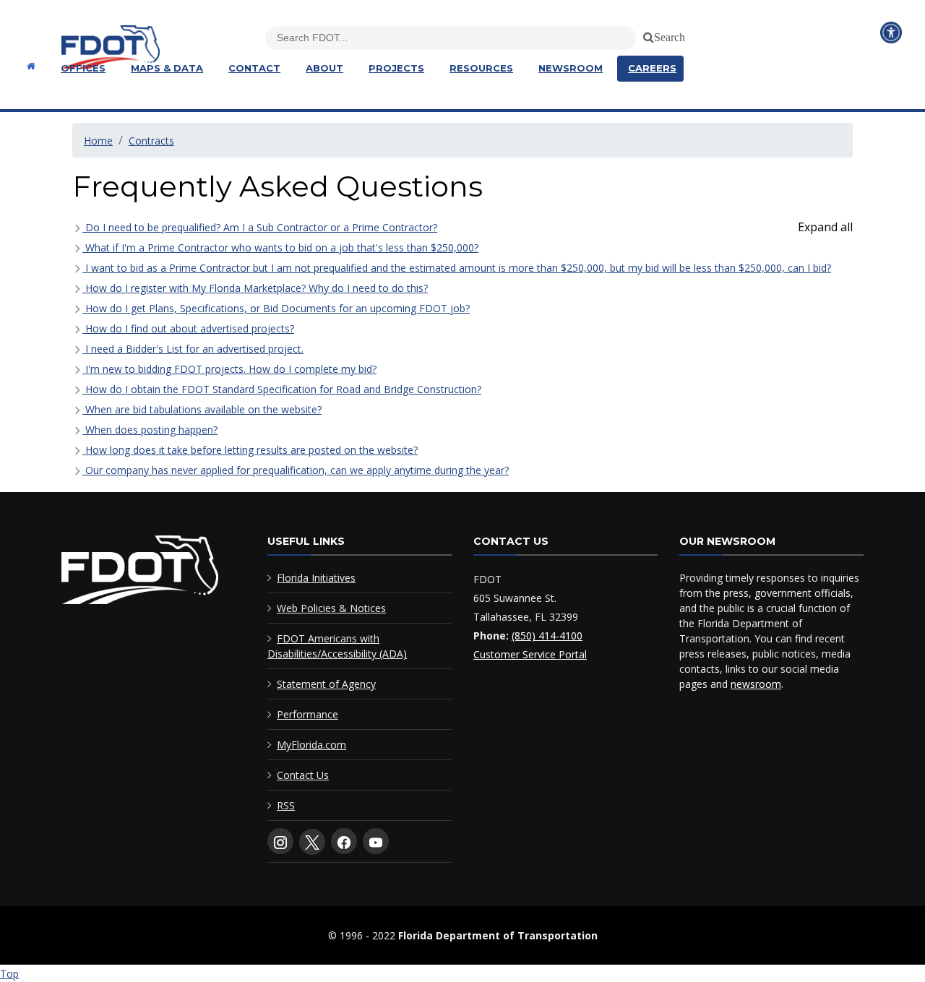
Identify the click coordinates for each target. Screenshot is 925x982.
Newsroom (570, 68)
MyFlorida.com (311, 744)
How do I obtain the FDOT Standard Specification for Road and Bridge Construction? (281, 389)
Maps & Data (167, 68)
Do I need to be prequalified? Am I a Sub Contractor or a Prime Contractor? (259, 227)
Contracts (151, 140)
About (324, 68)
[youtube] (376, 841)
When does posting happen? (150, 429)
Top (9, 974)
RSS (286, 805)
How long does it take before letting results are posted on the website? (250, 450)
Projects (396, 68)
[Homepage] (29, 66)
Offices (83, 68)
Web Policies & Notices (331, 608)
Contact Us (303, 775)
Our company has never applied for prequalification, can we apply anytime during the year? (295, 470)
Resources (481, 68)
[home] (139, 573)
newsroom (756, 684)
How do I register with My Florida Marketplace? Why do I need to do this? (255, 288)
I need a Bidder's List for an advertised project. (193, 349)
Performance (307, 714)
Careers (652, 68)
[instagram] (280, 841)
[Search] (646, 34)
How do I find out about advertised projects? (188, 328)
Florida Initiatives (316, 578)
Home (98, 140)
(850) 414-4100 (547, 635)
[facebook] (344, 841)
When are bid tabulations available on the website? (202, 409)
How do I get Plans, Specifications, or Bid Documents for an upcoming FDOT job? (276, 308)
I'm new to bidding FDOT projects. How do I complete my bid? (229, 369)
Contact (254, 68)
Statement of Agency (326, 684)
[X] (312, 842)
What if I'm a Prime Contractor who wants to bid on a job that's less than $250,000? (280, 247)
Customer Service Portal (530, 654)
